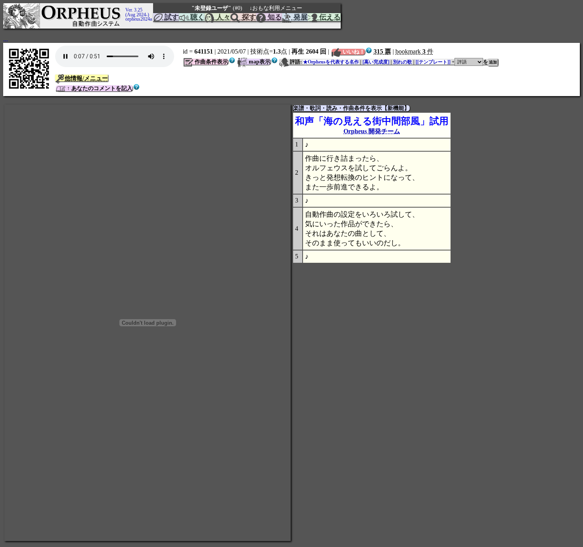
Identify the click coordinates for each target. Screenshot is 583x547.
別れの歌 (402, 62)
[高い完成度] (375, 62)
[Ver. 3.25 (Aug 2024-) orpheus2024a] (124, 7)
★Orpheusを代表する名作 (331, 62)
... (5, 39)
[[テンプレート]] (433, 62)
